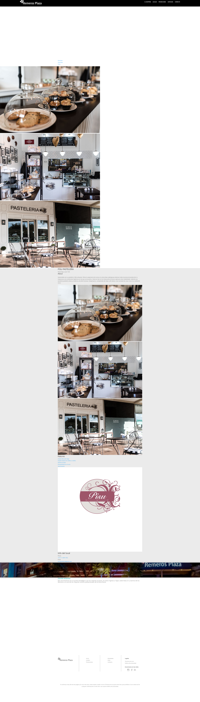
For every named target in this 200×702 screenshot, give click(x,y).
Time (59, 64)
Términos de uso (129, 661)
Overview (60, 62)
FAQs (109, 660)
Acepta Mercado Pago (63, 459)
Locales (88, 660)
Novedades (111, 658)
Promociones (89, 662)
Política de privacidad (130, 663)
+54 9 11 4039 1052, (63, 557)
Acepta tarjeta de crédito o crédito (67, 460)
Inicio (87, 658)
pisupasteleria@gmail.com (65, 561)
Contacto (110, 662)
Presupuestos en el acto (64, 464)
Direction (60, 60)
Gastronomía (61, 466)
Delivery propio (62, 462)
